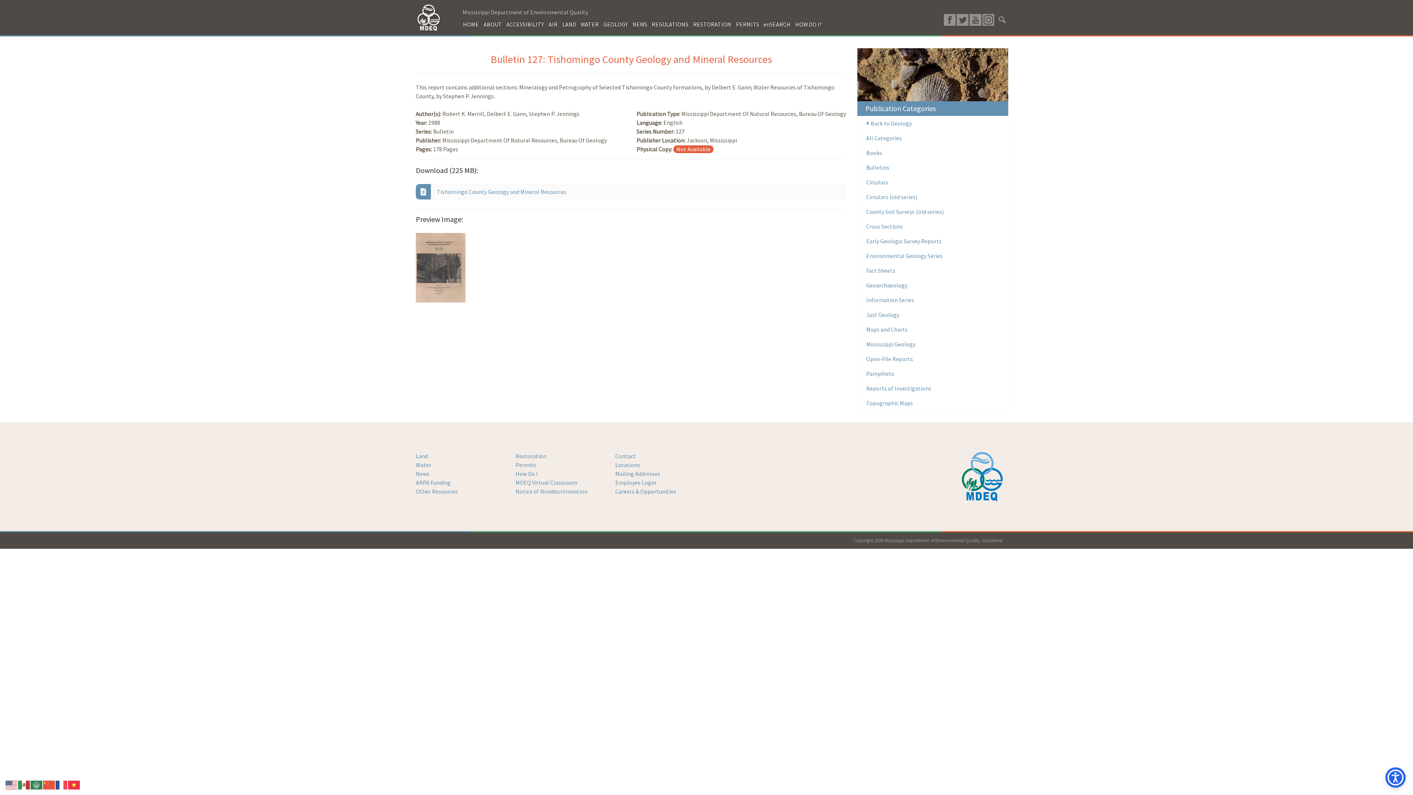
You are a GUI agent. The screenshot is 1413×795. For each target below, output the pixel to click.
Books (874, 152)
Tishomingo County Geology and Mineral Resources (501, 191)
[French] (62, 784)
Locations (627, 465)
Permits (526, 465)
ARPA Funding (433, 482)
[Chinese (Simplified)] (49, 784)
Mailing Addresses (637, 473)
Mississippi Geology (891, 344)
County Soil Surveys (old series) (905, 211)
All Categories (884, 138)
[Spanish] (24, 784)
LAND (569, 24)
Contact (625, 456)
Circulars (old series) (891, 197)
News (422, 473)
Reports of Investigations (898, 388)
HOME (471, 24)
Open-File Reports (889, 359)
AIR (553, 24)
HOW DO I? (808, 24)
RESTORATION (712, 24)
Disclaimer (992, 540)
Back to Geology (890, 123)
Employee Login (635, 482)
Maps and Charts (887, 329)
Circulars (877, 182)
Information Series (890, 300)
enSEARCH (777, 24)
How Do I (527, 473)
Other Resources (437, 491)
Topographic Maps (889, 403)
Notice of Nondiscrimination (552, 491)
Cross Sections (884, 226)
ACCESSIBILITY (525, 24)
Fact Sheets (880, 270)
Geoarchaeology (886, 285)
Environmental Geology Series (904, 255)
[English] (12, 784)
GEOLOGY (615, 24)
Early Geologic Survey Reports (904, 241)
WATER (590, 24)
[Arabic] (37, 784)
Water (423, 465)
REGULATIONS (670, 24)
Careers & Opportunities (645, 491)
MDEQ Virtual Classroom (546, 482)
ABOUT (493, 24)
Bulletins (877, 167)
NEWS (640, 24)
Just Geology (882, 314)
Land (422, 456)
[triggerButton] (1395, 777)
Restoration (531, 456)
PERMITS (747, 24)
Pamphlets (880, 373)
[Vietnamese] (74, 784)
